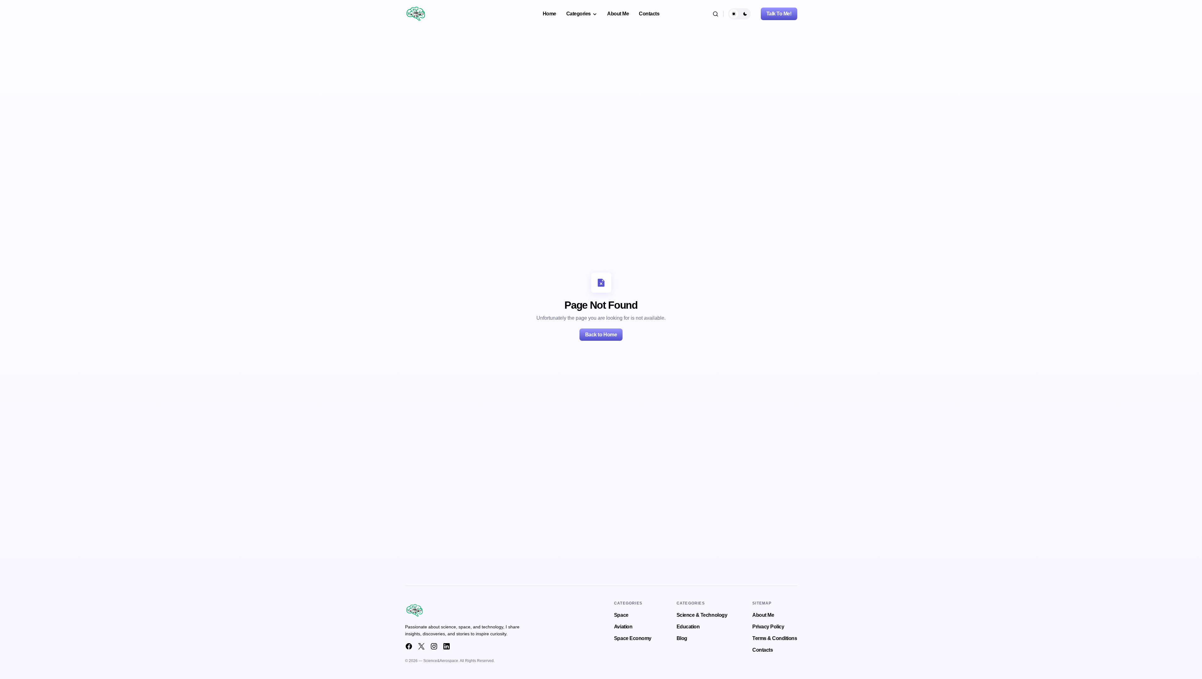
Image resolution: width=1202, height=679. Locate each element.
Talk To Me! (779, 13)
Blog (682, 638)
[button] (715, 14)
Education (688, 626)
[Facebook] (409, 646)
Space (621, 615)
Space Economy (632, 638)
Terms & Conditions (774, 638)
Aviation (623, 626)
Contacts (762, 650)
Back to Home (601, 334)
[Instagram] (434, 646)
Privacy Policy (768, 626)
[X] (421, 646)
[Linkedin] (446, 646)
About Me (763, 615)
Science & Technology (702, 615)
